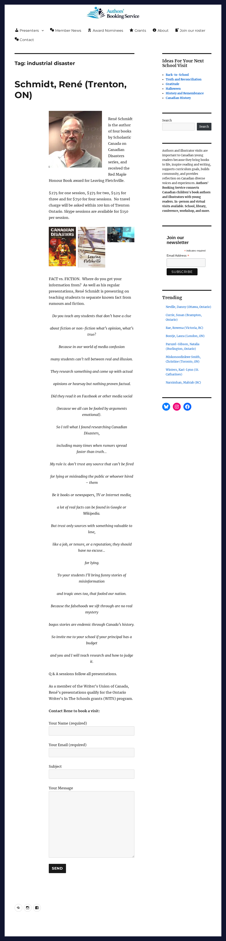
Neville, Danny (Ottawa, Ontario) (188, 307)
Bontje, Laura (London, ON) (185, 336)
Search (167, 120)
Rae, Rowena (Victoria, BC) (184, 328)
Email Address (178, 255)
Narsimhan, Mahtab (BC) (183, 382)
